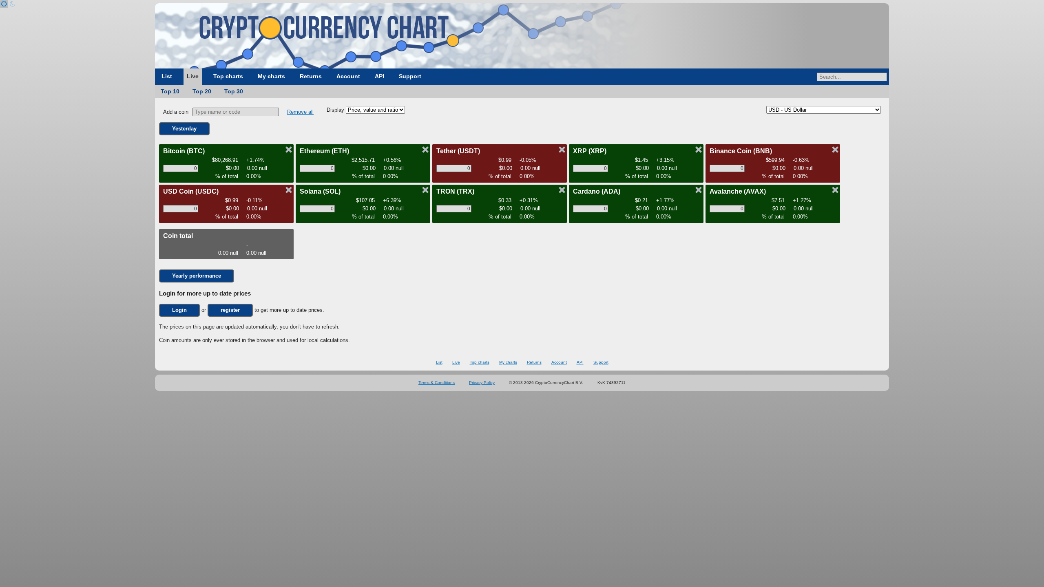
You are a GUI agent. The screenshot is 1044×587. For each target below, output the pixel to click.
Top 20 (201, 91)
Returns (311, 76)
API (379, 76)
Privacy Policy (482, 382)
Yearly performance (196, 276)
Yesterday (184, 129)
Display (336, 110)
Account (348, 76)
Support (410, 76)
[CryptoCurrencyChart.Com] (522, 35)
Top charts (228, 76)
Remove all (300, 112)
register (230, 310)
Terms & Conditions (436, 382)
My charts (271, 76)
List (166, 76)
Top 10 (170, 91)
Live (193, 76)
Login (179, 310)
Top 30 (233, 91)
